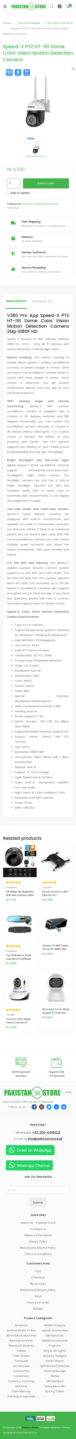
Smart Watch (55, 1361)
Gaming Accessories (21, 1396)
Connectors (21, 1371)
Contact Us (38, 1229)
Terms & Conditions (38, 1254)
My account (38, 1284)
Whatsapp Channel (33, 1165)
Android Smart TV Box (21, 1330)
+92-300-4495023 (46, 1132)
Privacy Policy (38, 1242)
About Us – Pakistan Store (38, 1223)
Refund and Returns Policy (38, 1248)
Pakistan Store (30, 1427)
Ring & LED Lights (55, 1351)
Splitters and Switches (55, 1366)
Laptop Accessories (55, 1330)
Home (7, 23)
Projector (55, 1346)
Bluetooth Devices (21, 1346)
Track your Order (38, 1302)
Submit (38, 1202)
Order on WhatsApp (34, 1150)
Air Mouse (21, 1325)
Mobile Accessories (55, 1341)
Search (51, 6)
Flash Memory (21, 1391)
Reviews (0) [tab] (43, 301)
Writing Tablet (54, 1391)
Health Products (55, 1325)
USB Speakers (55, 1381)
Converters (21, 1376)
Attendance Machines (21, 1335)
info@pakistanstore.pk (45, 1139)
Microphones (55, 1335)
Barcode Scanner (21, 1341)
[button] (73, 68)
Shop (38, 1296)
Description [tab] (16, 300)
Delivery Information (38, 1235)
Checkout (38, 1277)
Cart (38, 1271)
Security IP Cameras (60, 23)
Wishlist (38, 1309)
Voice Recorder (54, 1386)
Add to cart (46, 183)
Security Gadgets (29, 23)
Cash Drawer (21, 1356)
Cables (21, 1351)
